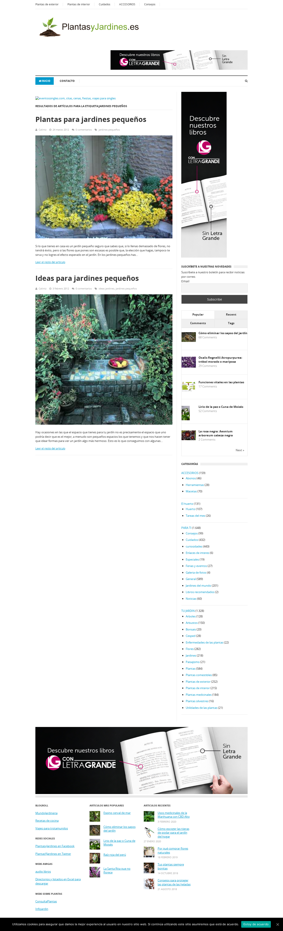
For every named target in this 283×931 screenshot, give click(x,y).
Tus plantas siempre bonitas (171, 866)
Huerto (190, 509)
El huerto (187, 504)
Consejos (149, 4)
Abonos (191, 478)
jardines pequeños (109, 129)
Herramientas (195, 485)
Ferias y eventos (196, 566)
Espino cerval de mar (117, 813)
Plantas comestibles (199, 675)
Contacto (67, 81)
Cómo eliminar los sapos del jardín (223, 333)
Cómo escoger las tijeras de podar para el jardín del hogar (173, 832)
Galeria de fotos (196, 572)
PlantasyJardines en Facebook (55, 846)
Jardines (191, 655)
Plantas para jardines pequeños (90, 119)
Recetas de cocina (47, 821)
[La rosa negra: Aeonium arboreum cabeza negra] (189, 439)
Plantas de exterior (47, 4)
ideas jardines (106, 288)
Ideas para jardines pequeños (87, 278)
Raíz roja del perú (114, 855)
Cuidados (104, 4)
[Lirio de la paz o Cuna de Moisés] (186, 420)
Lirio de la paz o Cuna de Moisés (221, 407)
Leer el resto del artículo (50, 262)
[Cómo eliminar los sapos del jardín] (189, 341)
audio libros (43, 871)
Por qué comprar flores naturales (173, 850)
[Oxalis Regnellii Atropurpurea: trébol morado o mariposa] (189, 366)
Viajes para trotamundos (51, 828)
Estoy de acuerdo (256, 924)
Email (185, 281)
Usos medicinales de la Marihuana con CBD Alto (174, 815)
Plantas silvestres (197, 701)
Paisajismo (193, 662)
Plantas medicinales (199, 695)
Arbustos (192, 623)
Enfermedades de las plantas (204, 642)
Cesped (190, 636)
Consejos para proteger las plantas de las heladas (174, 882)
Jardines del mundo (198, 586)
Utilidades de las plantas (201, 708)
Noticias (191, 599)
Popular (198, 314)
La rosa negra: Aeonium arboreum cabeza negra (216, 433)
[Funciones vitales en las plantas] (189, 390)
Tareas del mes (195, 516)
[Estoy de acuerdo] (277, 924)
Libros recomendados (200, 592)
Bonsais (191, 629)
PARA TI (186, 528)
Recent (231, 314)
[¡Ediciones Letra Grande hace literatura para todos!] (179, 69)
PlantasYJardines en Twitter (53, 854)
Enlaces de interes (197, 553)
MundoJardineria (46, 813)
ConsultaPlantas (46, 901)
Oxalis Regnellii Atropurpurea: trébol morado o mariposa (220, 360)
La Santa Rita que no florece (116, 871)
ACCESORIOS (127, 4)
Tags (231, 323)
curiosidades (194, 546)
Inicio (46, 81)
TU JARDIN (188, 611)
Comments (198, 323)
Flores (190, 649)
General (191, 579)
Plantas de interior (78, 4)
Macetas (191, 491)
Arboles (191, 616)
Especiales (192, 559)
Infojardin (41, 909)
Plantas (190, 669)
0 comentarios (84, 129)
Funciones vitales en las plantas (221, 382)
